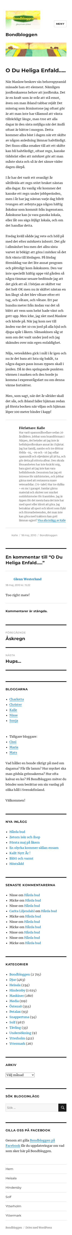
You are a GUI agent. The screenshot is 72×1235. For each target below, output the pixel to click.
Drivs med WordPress (39, 1227)
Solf (12, 1022)
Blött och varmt (21, 858)
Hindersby (17, 990)
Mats (13, 752)
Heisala (15, 985)
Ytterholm (17, 1038)
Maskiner (16, 996)
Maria (13, 747)
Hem (9, 1169)
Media (14, 1001)
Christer (15, 704)
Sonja (13, 720)
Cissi (12, 742)
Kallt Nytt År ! (20, 853)
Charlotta (16, 699)
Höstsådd (16, 864)
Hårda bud (17, 832)
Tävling (15, 1027)
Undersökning (20, 1033)
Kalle (15, 535)
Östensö (15, 1006)
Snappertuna (19, 1017)
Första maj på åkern (24, 842)
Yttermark (17, 1043)
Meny (60, 23)
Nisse (13, 715)
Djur (12, 980)
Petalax (15, 1012)
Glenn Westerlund (27, 579)
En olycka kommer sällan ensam (34, 848)
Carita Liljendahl (22, 911)
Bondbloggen (21, 34)
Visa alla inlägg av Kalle (52, 520)
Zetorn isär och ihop (24, 837)
